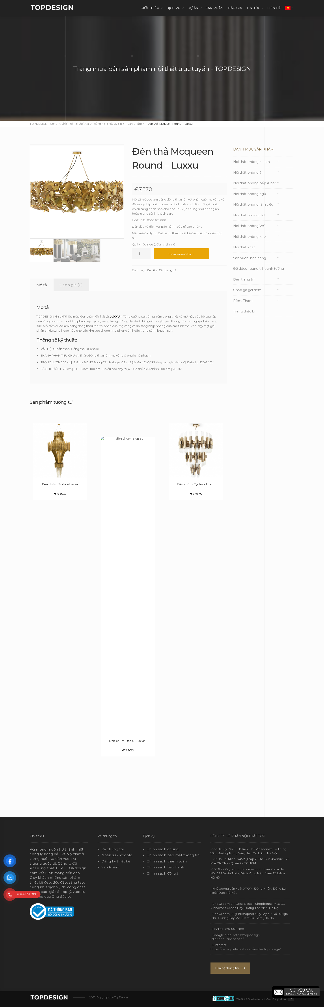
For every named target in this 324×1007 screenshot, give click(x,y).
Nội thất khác (244, 247)
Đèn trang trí (167, 270)
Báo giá (235, 8)
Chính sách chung (163, 849)
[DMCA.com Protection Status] (224, 998)
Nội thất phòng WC (249, 226)
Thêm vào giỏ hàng (181, 254)
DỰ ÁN (193, 8)
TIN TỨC (253, 8)
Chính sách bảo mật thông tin (173, 855)
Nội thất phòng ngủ (249, 194)
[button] (296, 992)
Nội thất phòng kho (249, 236)
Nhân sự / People (116, 855)
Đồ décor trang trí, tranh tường (258, 268)
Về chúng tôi (112, 849)
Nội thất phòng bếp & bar (254, 183)
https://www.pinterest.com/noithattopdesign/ (245, 949)
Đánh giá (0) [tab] (71, 285)
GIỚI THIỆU (150, 8)
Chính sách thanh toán (167, 861)
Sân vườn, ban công (249, 258)
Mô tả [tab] (41, 285)
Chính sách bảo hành (165, 867)
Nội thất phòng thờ (249, 215)
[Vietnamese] (287, 8)
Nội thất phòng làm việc (253, 204)
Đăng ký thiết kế (115, 861)
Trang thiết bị (244, 311)
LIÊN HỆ (274, 8)
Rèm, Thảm (243, 301)
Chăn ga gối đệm (247, 290)
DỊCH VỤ (173, 8)
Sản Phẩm (110, 867)
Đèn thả (152, 270)
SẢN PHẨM (215, 8)
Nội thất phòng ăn (248, 172)
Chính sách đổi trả (162, 873)
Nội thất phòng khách (251, 162)
